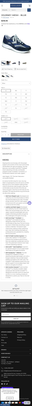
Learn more (9, 398)
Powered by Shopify (24, 398)
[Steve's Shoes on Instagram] (4, 384)
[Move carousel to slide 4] (17, 295)
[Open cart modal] (29, 5)
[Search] (29, 10)
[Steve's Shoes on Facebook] (2, 384)
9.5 (16, 97)
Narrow (16, 119)
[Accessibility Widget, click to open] (29, 203)
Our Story (4, 334)
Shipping (3, 143)
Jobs (2, 345)
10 (26, 97)
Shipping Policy (21, 334)
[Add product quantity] (8, 134)
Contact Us (4, 337)
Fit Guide (4, 342)
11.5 (26, 101)
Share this (7, 148)
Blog (2, 340)
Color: (4, 80)
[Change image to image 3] (14, 63)
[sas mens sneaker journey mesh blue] (16, 44)
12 (6, 104)
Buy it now (16, 139)
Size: (3, 87)
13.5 (6, 108)
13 (26, 104)
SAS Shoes (6, 17)
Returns (19, 337)
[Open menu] (2, 5)
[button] (11, 405)
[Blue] (7, 76)
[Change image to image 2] (9, 63)
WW (16, 122)
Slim (6, 119)
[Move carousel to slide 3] (16, 295)
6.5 (16, 90)
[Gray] (12, 76)
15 (5, 111)
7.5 (6, 94)
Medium (26, 119)
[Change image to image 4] (19, 63)
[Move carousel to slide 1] (14, 295)
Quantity (3, 131)
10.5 (6, 101)
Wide (6, 122)
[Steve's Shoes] (16, 5)
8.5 (26, 94)
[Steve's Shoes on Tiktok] (7, 384)
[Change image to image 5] (24, 63)
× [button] (18, 387)
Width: (4, 116)
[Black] (3, 76)
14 (16, 108)
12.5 (16, 104)
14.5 (26, 108)
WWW (26, 122)
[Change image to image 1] (3, 63)
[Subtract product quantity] (2, 134)
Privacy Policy (21, 340)
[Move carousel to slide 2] (15, 295)
